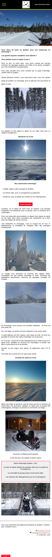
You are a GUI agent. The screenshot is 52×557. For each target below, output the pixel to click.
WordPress (31, 555)
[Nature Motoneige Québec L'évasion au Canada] (26, 4)
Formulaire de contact (44, 531)
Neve (19, 555)
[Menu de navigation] (4, 4)
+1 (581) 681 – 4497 (44, 534)
